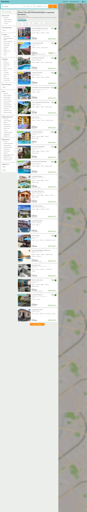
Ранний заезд (9, 108)
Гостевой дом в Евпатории (37, 43)
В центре (9, 76)
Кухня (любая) (9, 62)
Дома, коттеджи (9, 43)
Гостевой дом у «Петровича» (38, 57)
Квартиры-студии (9, 50)
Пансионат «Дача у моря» (37, 280)
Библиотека (9, 93)
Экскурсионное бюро (9, 112)
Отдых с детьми (9, 78)
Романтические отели (9, 147)
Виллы (9, 54)
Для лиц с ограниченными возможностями (9, 155)
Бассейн (9, 66)
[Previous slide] (19, 33)
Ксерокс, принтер (9, 99)
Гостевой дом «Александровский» (39, 161)
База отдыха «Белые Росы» (38, 191)
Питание (9, 61)
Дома (31, 22)
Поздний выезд (9, 102)
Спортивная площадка (9, 132)
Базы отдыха (9, 47)
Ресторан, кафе (9, 128)
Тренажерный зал (9, 134)
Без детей (9, 141)
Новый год (9, 152)
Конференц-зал (9, 135)
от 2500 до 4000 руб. (8, 19)
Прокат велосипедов (9, 106)
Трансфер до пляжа (9, 110)
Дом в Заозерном (35, 235)
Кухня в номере (9, 64)
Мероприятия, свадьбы (9, 157)
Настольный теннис (9, 126)
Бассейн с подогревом (9, 68)
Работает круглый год (9, 159)
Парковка (9, 70)
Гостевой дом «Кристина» (37, 206)
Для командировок (9, 145)
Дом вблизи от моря (36, 265)
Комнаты (9, 49)
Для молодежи (9, 149)
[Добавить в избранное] (29, 28)
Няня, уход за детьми (9, 101)
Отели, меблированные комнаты (9, 39)
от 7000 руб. (6, 23)
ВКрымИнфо (5, 1)
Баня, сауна (9, 118)
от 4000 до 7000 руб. (8, 21)
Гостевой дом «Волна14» (37, 220)
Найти (52, 6)
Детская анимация (9, 97)
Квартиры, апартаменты (9, 41)
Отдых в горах (9, 74)
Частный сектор (9, 36)
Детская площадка (9, 120)
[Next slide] (29, 33)
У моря (41, 22)
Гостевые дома (9, 45)
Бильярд (9, 122)
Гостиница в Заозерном (37, 72)
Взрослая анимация (9, 95)
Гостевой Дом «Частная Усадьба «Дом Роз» (41, 87)
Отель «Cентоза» (35, 117)
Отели (19, 22)
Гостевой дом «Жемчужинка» (38, 146)
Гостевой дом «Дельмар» (37, 132)
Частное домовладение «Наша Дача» (40, 28)
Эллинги (9, 52)
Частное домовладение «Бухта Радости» (40, 102)
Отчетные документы (9, 104)
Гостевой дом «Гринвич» (37, 176)
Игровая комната (9, 124)
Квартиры (36, 22)
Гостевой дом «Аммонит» (37, 294)
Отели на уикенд (9, 151)
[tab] (23, 38)
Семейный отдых (9, 80)
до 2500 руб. (6, 17)
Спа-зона (9, 130)
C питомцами (9, 72)
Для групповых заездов (9, 143)
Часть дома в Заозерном (37, 309)
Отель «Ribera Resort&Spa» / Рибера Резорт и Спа (43, 250)
